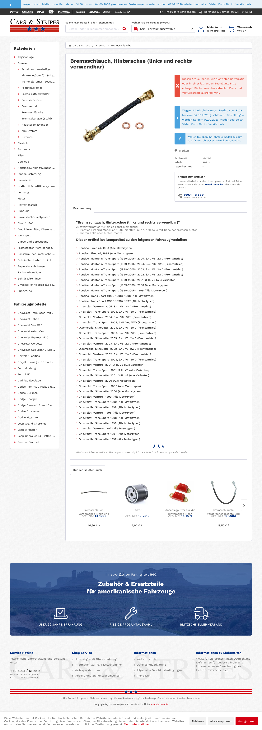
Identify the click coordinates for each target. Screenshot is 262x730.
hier (225, 670)
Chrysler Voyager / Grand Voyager (37, 362)
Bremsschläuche (32, 112)
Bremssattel (29, 106)
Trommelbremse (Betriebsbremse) (38, 81)
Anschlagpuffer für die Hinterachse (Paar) (180, 511)
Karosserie (24, 180)
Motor (21, 198)
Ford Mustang (27, 368)
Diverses (26, 136)
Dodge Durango (28, 392)
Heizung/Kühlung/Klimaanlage (37, 167)
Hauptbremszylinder (34, 124)
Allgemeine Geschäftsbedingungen (159, 670)
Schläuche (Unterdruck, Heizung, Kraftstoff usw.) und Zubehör (37, 260)
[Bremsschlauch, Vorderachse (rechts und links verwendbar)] (223, 492)
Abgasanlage (26, 56)
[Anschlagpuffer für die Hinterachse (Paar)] (180, 492)
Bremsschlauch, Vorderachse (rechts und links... (223, 512)
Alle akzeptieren (221, 721)
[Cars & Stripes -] (34, 26)
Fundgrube (25, 290)
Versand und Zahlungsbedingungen (97, 675)
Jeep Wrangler (27, 429)
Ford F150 (24, 374)
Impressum (143, 675)
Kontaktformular (214, 184)
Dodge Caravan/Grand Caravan (37, 405)
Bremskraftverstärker (35, 93)
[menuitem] (211, 29)
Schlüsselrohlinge (29, 278)
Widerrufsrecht (146, 659)
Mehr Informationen (137, 724)
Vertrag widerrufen (87, 670)
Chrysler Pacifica (29, 355)
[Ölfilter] (137, 492)
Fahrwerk (24, 149)
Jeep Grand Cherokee (32, 423)
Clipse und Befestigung (33, 241)
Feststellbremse (31, 87)
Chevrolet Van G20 (30, 325)
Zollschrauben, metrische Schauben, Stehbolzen (37, 253)
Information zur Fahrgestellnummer (98, 664)
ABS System (29, 130)
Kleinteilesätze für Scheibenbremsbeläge (38, 75)
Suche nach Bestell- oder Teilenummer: (89, 22)
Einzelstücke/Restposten (34, 217)
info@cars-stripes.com (180, 11)
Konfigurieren (246, 721)
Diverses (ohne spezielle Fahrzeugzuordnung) (37, 284)
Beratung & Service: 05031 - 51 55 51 (227, 11)
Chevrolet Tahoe (28, 318)
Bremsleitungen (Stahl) (36, 118)
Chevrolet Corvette (30, 343)
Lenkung (23, 192)
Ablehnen (198, 721)
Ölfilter (137, 509)
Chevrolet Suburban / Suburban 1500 (37, 349)
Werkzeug (24, 235)
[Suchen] (124, 29)
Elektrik (23, 143)
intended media (159, 704)
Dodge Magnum (28, 417)
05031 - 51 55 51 (194, 194)
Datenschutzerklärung (151, 664)
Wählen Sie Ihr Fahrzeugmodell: (150, 22)
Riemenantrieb (27, 204)
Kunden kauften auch (87, 469)
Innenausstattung (29, 173)
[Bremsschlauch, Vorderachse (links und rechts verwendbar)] (94, 492)
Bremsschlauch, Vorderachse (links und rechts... (94, 512)
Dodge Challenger (29, 411)
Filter (21, 155)
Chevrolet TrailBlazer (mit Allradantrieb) (37, 312)
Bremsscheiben (31, 100)
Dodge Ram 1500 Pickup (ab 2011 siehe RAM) (37, 386)
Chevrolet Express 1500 (33, 337)
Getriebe (23, 161)
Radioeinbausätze (29, 272)
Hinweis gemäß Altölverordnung (95, 659)
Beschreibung (82, 208)
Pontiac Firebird (28, 442)
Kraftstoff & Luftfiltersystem (36, 186)
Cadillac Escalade (29, 380)
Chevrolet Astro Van (31, 331)
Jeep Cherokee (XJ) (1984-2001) (37, 435)
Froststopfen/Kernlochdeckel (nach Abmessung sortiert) (37, 247)
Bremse (22, 63)
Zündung (23, 210)
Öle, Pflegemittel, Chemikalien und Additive (37, 229)
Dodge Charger (27, 398)
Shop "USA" (25, 223)
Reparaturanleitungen (32, 266)
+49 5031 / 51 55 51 (26, 671)
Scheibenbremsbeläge (35, 69)
